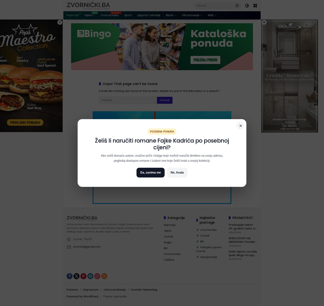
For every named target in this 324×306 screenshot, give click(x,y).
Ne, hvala (177, 172)
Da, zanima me (150, 172)
